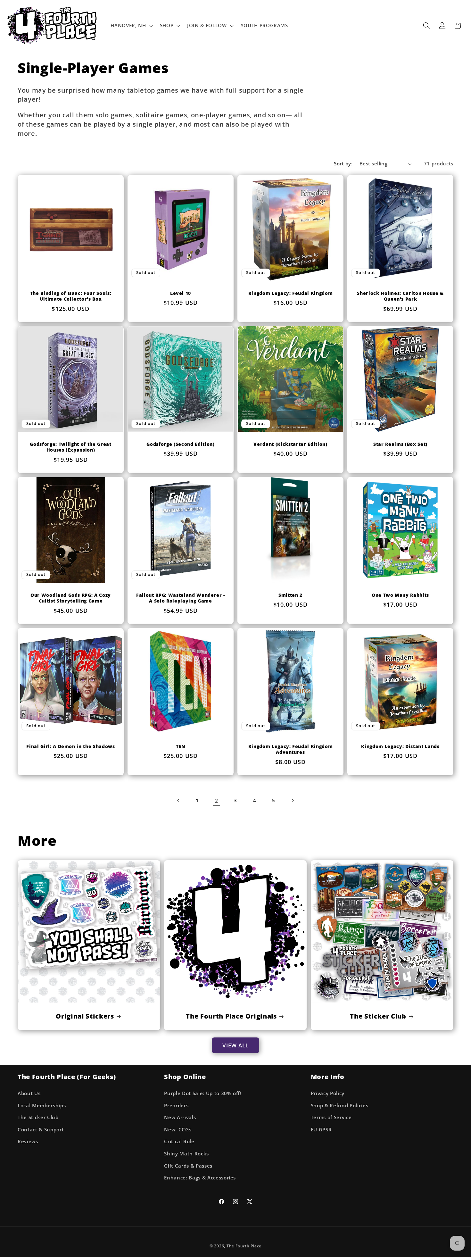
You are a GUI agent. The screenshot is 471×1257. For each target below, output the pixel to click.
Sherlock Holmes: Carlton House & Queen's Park (400, 296)
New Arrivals (180, 1117)
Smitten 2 (290, 595)
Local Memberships (42, 1105)
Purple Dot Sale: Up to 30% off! (202, 1093)
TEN (181, 746)
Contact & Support (41, 1129)
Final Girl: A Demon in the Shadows (70, 746)
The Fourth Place (244, 1245)
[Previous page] (178, 800)
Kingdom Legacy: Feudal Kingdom (290, 293)
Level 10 (180, 293)
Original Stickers (85, 1016)
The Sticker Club (378, 1016)
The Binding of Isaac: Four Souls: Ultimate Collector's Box (71, 296)
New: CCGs (177, 1129)
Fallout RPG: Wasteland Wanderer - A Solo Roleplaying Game (180, 598)
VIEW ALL (235, 1045)
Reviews (28, 1141)
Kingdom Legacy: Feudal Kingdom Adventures (290, 749)
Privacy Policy (327, 1093)
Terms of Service (331, 1117)
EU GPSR (321, 1129)
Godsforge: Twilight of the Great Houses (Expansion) (70, 447)
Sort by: (343, 163)
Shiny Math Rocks (186, 1153)
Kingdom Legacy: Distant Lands (400, 746)
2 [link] (216, 800)
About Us (29, 1093)
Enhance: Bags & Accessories (200, 1177)
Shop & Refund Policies (339, 1105)
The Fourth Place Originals (231, 1016)
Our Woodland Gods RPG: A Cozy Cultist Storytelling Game (70, 598)
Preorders (176, 1105)
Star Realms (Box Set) (400, 444)
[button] (130, 25)
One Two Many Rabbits (400, 595)
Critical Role (179, 1141)
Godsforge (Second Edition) (180, 444)
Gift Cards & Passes (188, 1165)
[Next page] (292, 800)
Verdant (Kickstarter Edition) (290, 444)
